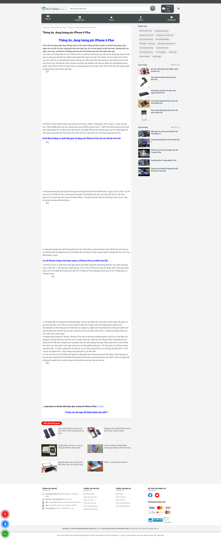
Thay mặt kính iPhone (122, 506)
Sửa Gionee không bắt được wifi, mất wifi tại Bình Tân (164, 111)
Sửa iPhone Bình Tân (146, 52)
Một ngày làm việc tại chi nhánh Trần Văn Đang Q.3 (164, 133)
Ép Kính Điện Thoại (146, 31)
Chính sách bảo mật (89, 503)
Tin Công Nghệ (161, 52)
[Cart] (178, 8)
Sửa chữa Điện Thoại (146, 48)
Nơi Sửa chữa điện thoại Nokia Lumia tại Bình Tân (164, 70)
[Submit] (152, 8)
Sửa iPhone (119, 494)
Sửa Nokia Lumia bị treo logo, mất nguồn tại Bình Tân (163, 92)
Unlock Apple (156, 56)
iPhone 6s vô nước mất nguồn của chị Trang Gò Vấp (164, 151)
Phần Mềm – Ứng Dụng (147, 43)
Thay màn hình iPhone (123, 503)
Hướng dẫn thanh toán (90, 509)
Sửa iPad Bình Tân (162, 48)
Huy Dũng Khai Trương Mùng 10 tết (163, 160)
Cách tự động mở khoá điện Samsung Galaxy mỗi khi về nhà (117, 446)
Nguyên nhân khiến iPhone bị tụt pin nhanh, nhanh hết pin (117, 429)
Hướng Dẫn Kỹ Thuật (58, 27)
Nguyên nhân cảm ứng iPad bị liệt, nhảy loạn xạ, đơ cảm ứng (70, 463)
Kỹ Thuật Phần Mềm (162, 39)
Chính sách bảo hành (90, 497)
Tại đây (100, 406)
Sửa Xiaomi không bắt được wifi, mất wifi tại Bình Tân (164, 102)
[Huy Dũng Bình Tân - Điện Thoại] (52, 9)
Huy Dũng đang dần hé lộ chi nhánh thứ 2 (165, 141)
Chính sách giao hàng (90, 506)
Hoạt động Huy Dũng (161, 31)
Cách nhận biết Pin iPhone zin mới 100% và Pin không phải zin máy (71, 430)
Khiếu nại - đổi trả (88, 500)
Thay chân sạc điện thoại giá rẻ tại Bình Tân (163, 78)
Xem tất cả (175, 65)
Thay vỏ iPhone (120, 500)
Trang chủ (46, 27)
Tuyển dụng (172, 52)
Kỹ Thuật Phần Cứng (146, 39)
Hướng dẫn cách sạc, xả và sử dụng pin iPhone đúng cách (70, 446)
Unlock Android (144, 56)
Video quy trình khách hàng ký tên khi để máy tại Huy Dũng (164, 170)
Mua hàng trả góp (89, 494)
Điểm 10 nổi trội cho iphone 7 (116, 462)
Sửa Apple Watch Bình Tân (166, 43)
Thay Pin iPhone (121, 497)
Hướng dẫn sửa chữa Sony (164, 35)
